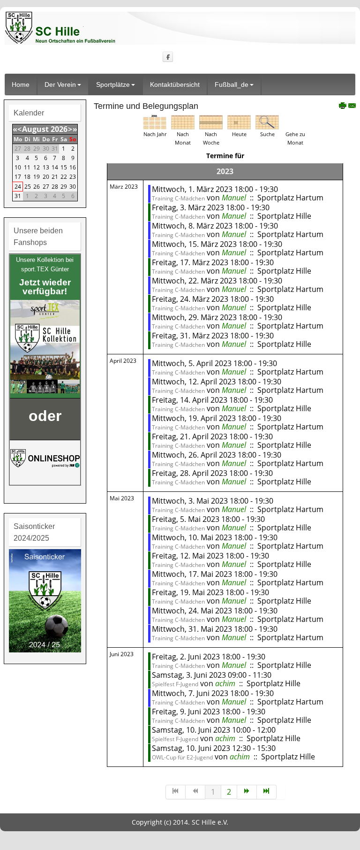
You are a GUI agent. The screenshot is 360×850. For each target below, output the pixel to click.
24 (18, 187)
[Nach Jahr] (154, 121)
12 (36, 167)
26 (36, 187)
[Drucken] (343, 107)
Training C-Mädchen (178, 198)
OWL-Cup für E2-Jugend (182, 757)
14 (55, 167)
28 (55, 187)
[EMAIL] (352, 107)
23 (72, 177)
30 (72, 187)
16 (72, 167)
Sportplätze (113, 84)
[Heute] (239, 121)
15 (63, 167)
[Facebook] (168, 56)
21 (55, 177)
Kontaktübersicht (175, 84)
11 (27, 167)
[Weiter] (247, 792)
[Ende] (267, 792)
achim (225, 683)
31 (18, 196)
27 (46, 187)
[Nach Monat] (183, 121)
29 (63, 187)
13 (46, 167)
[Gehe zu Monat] (295, 121)
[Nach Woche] (211, 121)
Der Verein (60, 84)
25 (27, 187)
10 (18, 167)
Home (21, 84)
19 (36, 177)
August (35, 129)
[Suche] (267, 121)
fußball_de (231, 84)
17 (18, 177)
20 (46, 177)
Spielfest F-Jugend (175, 684)
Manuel (234, 197)
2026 (59, 129)
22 (63, 177)
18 (27, 177)
